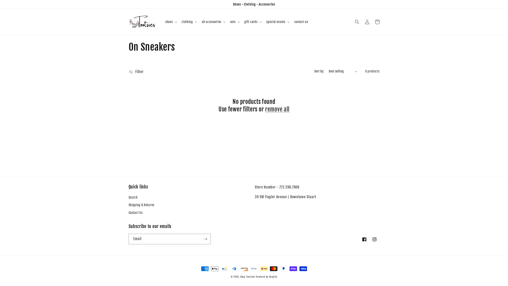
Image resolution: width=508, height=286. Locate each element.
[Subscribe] (205, 239)
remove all (277, 109)
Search (133, 197)
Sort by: (319, 71)
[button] (171, 22)
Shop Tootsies (248, 276)
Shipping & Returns (141, 205)
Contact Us (136, 213)
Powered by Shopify (266, 276)
